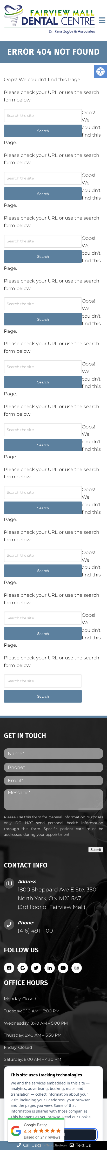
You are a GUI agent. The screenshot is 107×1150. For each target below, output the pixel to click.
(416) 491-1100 (35, 930)
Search (43, 696)
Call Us (29, 1145)
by (54, 1145)
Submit (95, 850)
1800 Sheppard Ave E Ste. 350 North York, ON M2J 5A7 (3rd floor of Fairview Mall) (57, 898)
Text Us (83, 1145)
